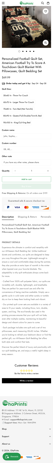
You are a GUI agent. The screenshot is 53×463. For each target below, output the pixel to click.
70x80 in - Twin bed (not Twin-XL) (18, 108)
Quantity (6, 170)
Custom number (9, 143)
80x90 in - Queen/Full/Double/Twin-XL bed (22, 115)
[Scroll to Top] (48, 449)
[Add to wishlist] (45, 11)
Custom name (8, 130)
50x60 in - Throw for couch (15, 95)
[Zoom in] (45, 43)
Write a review (26, 380)
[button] (48, 3)
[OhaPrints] (26, 3)
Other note (7, 156)
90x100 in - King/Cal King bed (16, 122)
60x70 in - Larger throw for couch (18, 102)
